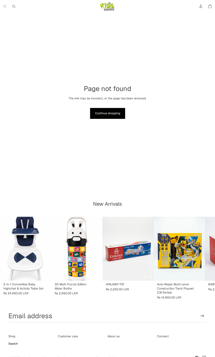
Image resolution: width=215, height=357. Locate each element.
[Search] (13, 6)
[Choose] (96, 274)
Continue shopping (107, 113)
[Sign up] (202, 316)
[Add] (45, 274)
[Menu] (5, 6)
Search (13, 343)
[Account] (200, 6)
